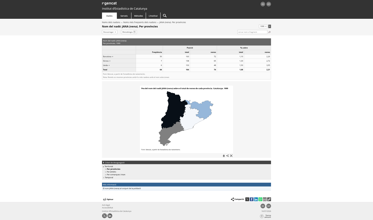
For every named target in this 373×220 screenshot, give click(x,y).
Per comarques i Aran (116, 174)
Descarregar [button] (108, 32)
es (263, 4)
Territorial (109, 166)
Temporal (109, 177)
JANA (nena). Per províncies (172, 22)
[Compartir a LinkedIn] (256, 199)
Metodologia (127, 32)
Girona (106, 61)
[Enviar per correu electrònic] (265, 199)
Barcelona (107, 56)
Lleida (105, 65)
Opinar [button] (110, 199)
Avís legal (106, 205)
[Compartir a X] (247, 199)
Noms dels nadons (111, 22)
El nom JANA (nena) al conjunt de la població (122, 188)
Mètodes (138, 15)
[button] (269, 199)
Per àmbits (111, 171)
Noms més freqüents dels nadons (139, 22)
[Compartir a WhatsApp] (260, 199)
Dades (109, 15)
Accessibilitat (107, 207)
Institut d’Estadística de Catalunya (124, 8)
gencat (136, 4)
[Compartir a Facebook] (252, 199)
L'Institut (153, 15)
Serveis (124, 15)
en (268, 4)
